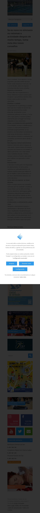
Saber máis (23, 277)
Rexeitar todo (26, 263)
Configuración (20, 269)
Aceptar (11, 263)
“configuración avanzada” (20, 258)
